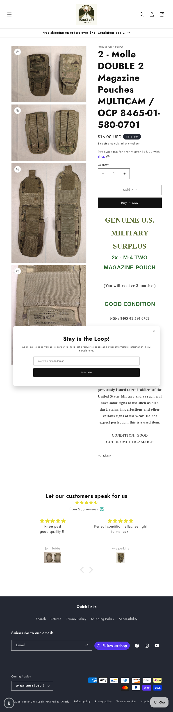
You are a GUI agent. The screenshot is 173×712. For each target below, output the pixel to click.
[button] (9, 14)
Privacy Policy (76, 619)
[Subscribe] (87, 645)
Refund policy (82, 701)
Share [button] (107, 456)
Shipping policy (149, 701)
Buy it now (130, 202)
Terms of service (126, 701)
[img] (86, 502)
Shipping (103, 144)
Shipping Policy (102, 619)
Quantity (103, 165)
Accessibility (128, 619)
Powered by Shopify (57, 701)
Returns (55, 619)
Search (41, 619)
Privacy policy (103, 701)
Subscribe (86, 372)
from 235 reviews (83, 509)
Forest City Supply (33, 701)
